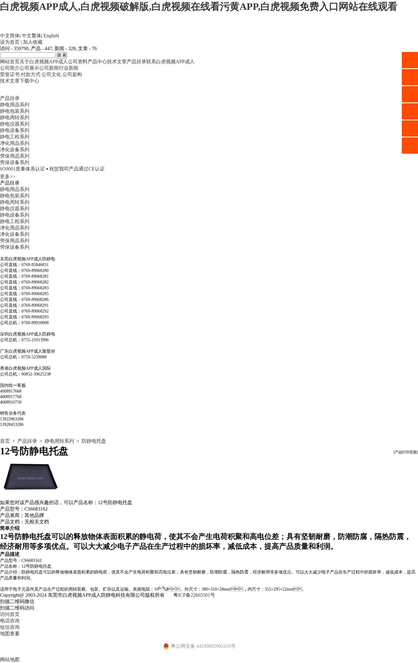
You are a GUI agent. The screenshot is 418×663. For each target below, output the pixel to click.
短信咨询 (10, 627)
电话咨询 (10, 620)
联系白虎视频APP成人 (170, 61)
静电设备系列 (14, 130)
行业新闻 (68, 68)
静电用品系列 (14, 104)
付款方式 (30, 74)
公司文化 (51, 74)
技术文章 (117, 61)
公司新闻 (49, 68)
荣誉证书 (10, 74)
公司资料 (78, 61)
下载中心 (29, 80)
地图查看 (10, 633)
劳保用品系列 (14, 156)
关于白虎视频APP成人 (44, 61)
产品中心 (97, 61)
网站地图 (10, 659)
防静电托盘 (94, 441)
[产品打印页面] (406, 452)
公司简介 (10, 68)
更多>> (7, 176)
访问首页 (10, 614)
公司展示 (29, 68)
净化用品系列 (14, 143)
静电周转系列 (14, 117)
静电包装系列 (14, 111)
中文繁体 (31, 35)
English (50, 35)
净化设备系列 (14, 149)
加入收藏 (33, 42)
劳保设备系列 (14, 162)
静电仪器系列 (14, 123)
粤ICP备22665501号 (194, 595)
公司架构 (72, 74)
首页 (5, 441)
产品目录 (136, 61)
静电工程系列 (14, 136)
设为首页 (10, 42)
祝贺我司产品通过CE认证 (67, 168)
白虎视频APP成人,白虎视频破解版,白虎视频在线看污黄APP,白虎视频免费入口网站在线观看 (198, 6)
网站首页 (10, 61)
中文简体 (10, 35)
